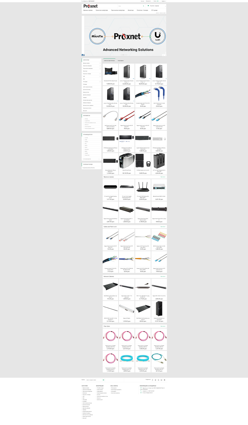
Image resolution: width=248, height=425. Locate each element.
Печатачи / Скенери (142, 10)
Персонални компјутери (118, 10)
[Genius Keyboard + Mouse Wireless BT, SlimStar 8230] (110, 161)
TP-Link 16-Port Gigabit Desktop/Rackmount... (126, 197)
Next (165, 55)
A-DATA (86, 137)
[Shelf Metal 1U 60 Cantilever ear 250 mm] (143, 308)
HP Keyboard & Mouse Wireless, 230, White (159, 148)
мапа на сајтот (163, 12)
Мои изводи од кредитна (116, 389)
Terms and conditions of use (90, 122)
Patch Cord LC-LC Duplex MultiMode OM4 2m (110, 368)
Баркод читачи (86, 92)
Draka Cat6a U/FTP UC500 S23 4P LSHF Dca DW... (126, 269)
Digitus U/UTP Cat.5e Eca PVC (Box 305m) (143, 247)
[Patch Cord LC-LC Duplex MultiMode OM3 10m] (143, 358)
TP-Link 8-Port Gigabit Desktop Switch (110, 197)
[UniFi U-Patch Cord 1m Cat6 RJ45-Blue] (159, 94)
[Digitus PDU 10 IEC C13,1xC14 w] (159, 286)
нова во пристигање (109, 60)
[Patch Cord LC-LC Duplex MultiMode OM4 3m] (159, 336)
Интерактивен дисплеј (87, 100)
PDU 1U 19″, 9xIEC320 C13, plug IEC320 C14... (143, 296)
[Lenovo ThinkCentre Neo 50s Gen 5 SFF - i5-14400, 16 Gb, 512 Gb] (126, 94)
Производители (87, 134)
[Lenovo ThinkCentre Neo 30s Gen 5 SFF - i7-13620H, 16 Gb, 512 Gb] (110, 94)
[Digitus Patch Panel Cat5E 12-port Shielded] (126, 209)
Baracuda (87, 149)
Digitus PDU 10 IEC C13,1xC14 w (159, 295)
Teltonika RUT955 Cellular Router (110, 80)
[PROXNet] (93, 6)
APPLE (86, 145)
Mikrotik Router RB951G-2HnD (159, 196)
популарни (120, 60)
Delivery (86, 118)
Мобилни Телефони (87, 102)
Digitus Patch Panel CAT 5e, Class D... (159, 219)
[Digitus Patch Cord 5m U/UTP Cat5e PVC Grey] (159, 259)
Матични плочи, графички (88, 105)
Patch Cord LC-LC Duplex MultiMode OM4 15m (127, 346)
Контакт (142, 1)
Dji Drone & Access (86, 89)
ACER (86, 139)
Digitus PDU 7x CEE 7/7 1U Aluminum (126, 296)
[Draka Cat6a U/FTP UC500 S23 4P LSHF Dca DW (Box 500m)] (126, 259)
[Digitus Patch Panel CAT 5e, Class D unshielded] (159, 209)
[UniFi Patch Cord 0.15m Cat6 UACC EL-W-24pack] (110, 116)
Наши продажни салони (89, 128)
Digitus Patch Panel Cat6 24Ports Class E (110, 219)
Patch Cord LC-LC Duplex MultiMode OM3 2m (159, 368)
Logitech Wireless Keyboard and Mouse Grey (142, 148)
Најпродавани (100, 391)
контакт (157, 12)
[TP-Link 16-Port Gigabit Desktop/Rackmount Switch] (126, 187)
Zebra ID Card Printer (126, 170)
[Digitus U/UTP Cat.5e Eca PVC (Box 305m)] (143, 236)
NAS (83, 398)
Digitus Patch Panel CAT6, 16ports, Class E (143, 219)
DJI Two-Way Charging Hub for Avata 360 (159, 171)
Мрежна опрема (87, 10)
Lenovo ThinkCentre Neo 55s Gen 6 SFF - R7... (159, 81)
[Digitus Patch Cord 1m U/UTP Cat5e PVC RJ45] (159, 116)
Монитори (131, 10)
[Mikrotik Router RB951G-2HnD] (159, 187)
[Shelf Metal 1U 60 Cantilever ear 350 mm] (110, 286)
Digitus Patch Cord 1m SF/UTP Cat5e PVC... (143, 126)
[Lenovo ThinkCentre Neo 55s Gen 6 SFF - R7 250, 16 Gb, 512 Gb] (159, 71)
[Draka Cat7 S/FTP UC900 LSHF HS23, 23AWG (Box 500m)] (143, 259)
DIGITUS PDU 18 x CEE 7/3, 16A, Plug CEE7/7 (110, 319)
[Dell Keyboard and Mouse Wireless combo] (126, 138)
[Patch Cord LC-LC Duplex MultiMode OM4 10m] (110, 336)
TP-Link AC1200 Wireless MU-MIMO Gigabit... (143, 197)
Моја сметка (114, 385)
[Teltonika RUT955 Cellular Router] (110, 71)
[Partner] (124, 36)
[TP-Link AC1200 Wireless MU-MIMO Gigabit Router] (143, 187)
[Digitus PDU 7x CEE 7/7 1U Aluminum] (126, 286)
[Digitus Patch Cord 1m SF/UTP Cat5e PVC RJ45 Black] (143, 116)
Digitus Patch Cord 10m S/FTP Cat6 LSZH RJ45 (127, 247)
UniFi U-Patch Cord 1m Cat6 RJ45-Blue (159, 104)
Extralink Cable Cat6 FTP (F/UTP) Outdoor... (143, 104)
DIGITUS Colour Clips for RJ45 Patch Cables (159, 247)
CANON (86, 153)
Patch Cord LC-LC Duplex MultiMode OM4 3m (159, 346)
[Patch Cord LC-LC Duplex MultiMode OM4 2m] (110, 358)
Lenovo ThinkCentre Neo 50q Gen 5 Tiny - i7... (126, 81)
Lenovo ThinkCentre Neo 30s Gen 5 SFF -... (110, 104)
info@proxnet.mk (149, 392)
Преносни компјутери (102, 10)
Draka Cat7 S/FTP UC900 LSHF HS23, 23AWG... (143, 269)
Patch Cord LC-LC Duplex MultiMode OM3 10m (143, 368)
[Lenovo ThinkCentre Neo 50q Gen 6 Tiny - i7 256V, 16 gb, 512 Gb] (143, 71)
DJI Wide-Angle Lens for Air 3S (143, 170)
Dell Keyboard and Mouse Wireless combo (127, 148)
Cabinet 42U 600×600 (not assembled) (159, 319)
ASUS (86, 147)
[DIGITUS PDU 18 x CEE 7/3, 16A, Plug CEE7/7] (110, 308)
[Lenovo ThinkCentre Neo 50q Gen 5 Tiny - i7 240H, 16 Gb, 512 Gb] (126, 71)
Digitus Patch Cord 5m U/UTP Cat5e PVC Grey (159, 269)
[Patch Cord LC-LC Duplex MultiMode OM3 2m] (159, 358)
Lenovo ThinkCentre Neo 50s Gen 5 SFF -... (126, 104)
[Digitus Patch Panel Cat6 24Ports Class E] (110, 209)
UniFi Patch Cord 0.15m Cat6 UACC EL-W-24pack (110, 126)
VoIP (84, 76)
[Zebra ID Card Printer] (126, 161)
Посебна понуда (87, 164)
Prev (163, 55)
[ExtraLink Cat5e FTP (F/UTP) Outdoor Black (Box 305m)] (110, 259)
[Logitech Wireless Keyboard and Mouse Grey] (143, 138)
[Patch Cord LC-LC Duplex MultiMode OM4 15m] (126, 336)
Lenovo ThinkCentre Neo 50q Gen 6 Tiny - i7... (143, 81)
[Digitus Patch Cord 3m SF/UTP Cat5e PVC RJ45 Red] (126, 116)
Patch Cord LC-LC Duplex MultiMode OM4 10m (110, 346)
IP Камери (85, 84)
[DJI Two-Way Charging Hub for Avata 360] (159, 161)
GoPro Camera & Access (87, 86)
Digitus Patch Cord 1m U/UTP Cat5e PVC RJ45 (159, 126)
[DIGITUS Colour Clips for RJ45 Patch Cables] (159, 236)
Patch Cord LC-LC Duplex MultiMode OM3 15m (127, 368)
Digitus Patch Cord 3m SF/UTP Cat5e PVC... (127, 126)
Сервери (85, 97)
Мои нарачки (113, 387)
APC (86, 143)
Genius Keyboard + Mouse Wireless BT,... (110, 171)
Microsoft (85, 110)
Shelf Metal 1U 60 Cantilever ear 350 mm (110, 296)
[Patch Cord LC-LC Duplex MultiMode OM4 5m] (143, 336)
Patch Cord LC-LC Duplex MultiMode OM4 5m (143, 346)
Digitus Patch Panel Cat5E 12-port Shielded (127, 219)
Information (86, 115)
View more (163, 176)
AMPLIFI (86, 141)
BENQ (86, 151)
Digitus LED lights (126, 318)
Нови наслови (100, 389)
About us (86, 124)
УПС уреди (154, 10)
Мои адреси (113, 391)
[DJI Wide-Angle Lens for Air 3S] (143, 161)
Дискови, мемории (87, 94)
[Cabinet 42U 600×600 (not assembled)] (159, 308)
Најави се (163, 1)
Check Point (87, 155)
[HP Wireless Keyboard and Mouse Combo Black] (110, 138)
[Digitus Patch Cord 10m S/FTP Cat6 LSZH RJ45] (126, 236)
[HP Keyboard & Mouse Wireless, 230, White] (159, 138)
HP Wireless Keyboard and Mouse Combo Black (110, 148)
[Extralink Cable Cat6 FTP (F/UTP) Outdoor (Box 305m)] (143, 94)
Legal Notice (87, 120)
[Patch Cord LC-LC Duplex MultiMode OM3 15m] (126, 358)
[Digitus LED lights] (126, 308)
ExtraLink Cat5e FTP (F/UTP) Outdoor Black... (110, 269)
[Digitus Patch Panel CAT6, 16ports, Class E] (143, 209)
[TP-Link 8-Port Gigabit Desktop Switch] (110, 187)
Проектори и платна (87, 108)
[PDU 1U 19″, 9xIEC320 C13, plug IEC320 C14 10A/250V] (143, 286)
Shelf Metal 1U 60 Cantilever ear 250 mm (143, 319)
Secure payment (88, 126)
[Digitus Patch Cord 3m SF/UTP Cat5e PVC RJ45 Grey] (110, 236)
